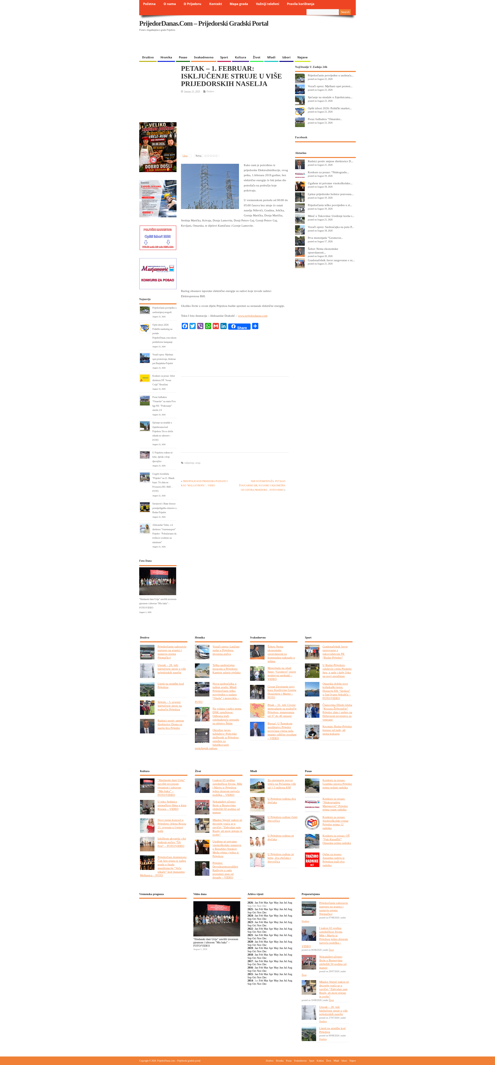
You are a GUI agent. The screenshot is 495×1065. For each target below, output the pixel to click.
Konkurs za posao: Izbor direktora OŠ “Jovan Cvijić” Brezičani (163, 380)
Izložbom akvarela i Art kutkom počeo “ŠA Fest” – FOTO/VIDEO (172, 842)
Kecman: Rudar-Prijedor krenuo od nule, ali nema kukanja (337, 730)
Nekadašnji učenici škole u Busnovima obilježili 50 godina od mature (226, 807)
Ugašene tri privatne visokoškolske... (330, 183)
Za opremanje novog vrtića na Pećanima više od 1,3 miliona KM (282, 783)
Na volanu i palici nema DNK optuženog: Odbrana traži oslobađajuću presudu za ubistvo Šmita (227, 716)
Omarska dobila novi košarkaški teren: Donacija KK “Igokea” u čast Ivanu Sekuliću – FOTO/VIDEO (337, 691)
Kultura (240, 57)
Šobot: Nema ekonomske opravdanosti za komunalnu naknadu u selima (281, 654)
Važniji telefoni (267, 4)
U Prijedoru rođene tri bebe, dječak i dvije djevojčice (162, 457)
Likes (185, 155)
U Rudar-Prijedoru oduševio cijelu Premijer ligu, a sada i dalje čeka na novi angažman (337, 670)
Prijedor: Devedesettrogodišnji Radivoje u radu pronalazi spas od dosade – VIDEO (225, 870)
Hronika (166, 57)
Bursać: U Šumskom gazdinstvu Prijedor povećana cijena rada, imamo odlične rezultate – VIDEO (282, 731)
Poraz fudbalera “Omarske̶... (325, 119)
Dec (264, 912)
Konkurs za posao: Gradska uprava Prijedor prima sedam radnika (337, 783)
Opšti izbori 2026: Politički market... (330, 108)
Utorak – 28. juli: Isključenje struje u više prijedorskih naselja (172, 668)
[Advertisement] (280, 43)
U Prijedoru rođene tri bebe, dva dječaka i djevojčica (281, 858)
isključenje (189, 463)
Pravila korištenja (300, 4)
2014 (250, 980)
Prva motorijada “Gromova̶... (325, 237)
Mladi (271, 57)
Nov (259, 912)
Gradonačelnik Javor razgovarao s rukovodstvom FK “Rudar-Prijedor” (335, 652)
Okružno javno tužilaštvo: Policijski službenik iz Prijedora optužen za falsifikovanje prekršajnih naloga (217, 739)
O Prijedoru (192, 4)
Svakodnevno (203, 57)
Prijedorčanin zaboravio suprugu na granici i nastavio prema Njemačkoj (172, 652)
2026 (250, 902)
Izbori (286, 57)
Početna (149, 4)
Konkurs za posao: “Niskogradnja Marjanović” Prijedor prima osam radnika (335, 804)
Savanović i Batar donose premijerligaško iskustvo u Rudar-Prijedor (164, 508)
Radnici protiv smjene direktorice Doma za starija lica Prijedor (171, 724)
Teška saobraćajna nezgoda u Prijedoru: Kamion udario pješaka (227, 668)
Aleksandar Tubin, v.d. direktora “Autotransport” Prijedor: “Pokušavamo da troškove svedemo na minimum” (164, 534)
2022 (250, 928)
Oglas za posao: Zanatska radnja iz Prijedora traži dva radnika (334, 860)
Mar (266, 902)
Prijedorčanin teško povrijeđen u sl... (330, 205)
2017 (250, 961)
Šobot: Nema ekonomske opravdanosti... (323, 250)
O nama (170, 4)
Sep (250, 912)
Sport (224, 57)
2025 (250, 909)
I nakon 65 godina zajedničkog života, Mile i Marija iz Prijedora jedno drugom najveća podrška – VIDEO (227, 787)
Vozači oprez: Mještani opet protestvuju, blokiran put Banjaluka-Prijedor (164, 359)
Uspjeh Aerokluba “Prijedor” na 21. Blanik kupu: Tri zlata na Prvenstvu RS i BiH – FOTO (163, 483)
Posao (183, 57)
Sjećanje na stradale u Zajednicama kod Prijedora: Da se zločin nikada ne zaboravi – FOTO (162, 431)
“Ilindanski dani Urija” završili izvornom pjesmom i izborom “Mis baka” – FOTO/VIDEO (157, 603)
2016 (250, 967)
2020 (250, 941)
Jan (256, 902)
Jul (285, 902)
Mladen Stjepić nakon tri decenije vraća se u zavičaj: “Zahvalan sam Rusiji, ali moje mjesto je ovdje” (227, 827)
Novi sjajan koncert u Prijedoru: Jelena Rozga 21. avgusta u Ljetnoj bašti (172, 825)
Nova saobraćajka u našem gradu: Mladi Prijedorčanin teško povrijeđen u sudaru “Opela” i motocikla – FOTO (217, 693)
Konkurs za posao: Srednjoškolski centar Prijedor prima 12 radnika (335, 822)
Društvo (148, 57)
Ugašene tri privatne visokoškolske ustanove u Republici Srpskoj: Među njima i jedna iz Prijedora (227, 849)
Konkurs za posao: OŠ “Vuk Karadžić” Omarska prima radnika (337, 839)
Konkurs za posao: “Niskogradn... (328, 172)
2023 (250, 922)
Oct (254, 912)
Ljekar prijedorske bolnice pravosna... (331, 194)
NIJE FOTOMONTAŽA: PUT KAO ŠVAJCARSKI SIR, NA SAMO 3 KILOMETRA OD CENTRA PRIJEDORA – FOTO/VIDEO (262, 485)
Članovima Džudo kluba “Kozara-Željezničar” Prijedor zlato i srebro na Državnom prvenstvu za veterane (337, 712)
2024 (250, 915)
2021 (250, 935)
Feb (261, 902)
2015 (250, 974)
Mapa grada (239, 4)
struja (197, 463)
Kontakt (215, 4)
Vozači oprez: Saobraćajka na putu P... (331, 227)
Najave (302, 57)
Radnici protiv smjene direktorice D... (330, 161)
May (276, 902)
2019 (250, 948)
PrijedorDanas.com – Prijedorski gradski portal (203, 23)
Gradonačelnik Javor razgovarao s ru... (331, 260)
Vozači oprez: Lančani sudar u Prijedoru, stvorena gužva (226, 650)
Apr (271, 902)
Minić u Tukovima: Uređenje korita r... (331, 216)
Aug (290, 902)
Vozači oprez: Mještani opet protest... (330, 86)
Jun (281, 902)
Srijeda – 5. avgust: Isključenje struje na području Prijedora (170, 705)
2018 (250, 954)
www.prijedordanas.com (252, 315)
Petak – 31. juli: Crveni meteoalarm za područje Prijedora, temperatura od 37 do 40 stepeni (282, 710)
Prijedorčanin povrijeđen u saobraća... (331, 75)
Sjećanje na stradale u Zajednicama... (330, 97)
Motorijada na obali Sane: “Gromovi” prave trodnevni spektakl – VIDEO (282, 673)
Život (256, 57)
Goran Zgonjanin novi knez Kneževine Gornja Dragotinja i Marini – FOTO (282, 692)
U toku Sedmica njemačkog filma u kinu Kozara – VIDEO (172, 805)
